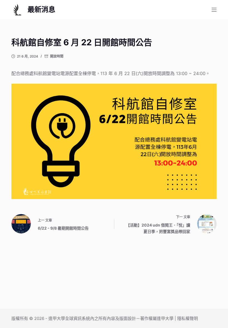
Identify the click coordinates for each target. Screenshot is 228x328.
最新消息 (41, 9)
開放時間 (56, 56)
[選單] (214, 9)
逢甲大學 (56, 318)
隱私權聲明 (187, 318)
